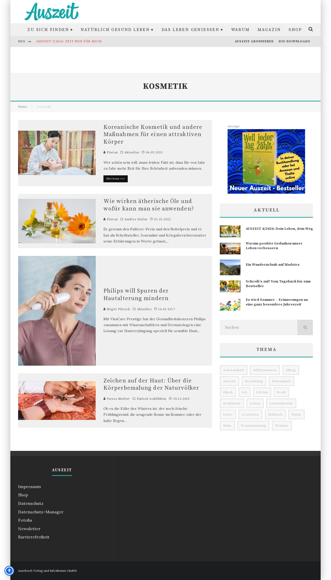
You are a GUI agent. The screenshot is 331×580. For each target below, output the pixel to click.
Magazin (269, 29)
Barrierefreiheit (33, 536)
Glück (228, 392)
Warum (240, 29)
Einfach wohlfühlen (152, 399)
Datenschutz (30, 503)
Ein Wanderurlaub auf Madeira (272, 264)
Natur (296, 414)
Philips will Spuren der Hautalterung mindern (136, 294)
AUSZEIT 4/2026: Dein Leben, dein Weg (279, 228)
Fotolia (25, 520)
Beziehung (254, 381)
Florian (112, 152)
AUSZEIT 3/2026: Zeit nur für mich (69, 41)
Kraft (281, 392)
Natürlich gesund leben (115, 29)
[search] (305, 327)
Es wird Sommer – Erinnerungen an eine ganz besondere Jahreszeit (277, 302)
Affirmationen (265, 370)
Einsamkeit (281, 381)
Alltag (291, 370)
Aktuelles (132, 152)
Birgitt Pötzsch (118, 309)
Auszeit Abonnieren (254, 41)
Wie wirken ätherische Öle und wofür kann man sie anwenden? (148, 205)
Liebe (228, 414)
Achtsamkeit (233, 370)
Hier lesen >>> (116, 178)
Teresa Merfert (118, 399)
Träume (282, 425)
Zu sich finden (48, 29)
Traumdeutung (253, 425)
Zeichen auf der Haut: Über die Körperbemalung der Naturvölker (151, 384)
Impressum (29, 486)
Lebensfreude (281, 403)
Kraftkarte (232, 403)
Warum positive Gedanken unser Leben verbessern (274, 245)
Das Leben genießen (191, 29)
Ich (244, 392)
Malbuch (275, 414)
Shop (295, 29)
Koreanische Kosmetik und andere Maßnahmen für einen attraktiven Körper (152, 134)
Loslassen (250, 414)
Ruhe (227, 425)
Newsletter (29, 528)
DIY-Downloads (294, 41)
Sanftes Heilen (136, 219)
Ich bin (262, 392)
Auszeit (229, 381)
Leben (255, 403)
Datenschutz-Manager (41, 511)
